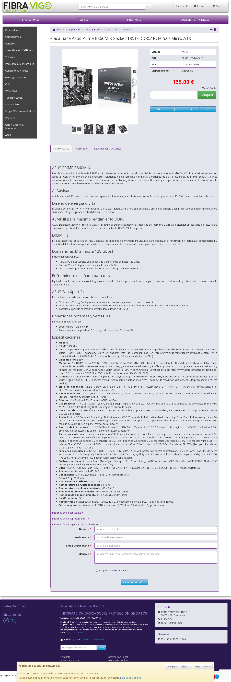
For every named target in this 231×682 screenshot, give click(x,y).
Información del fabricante (67, 512)
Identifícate (182, 6)
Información (81, 148)
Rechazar (186, 666)
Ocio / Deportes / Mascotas (14, 126)
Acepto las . (114, 570)
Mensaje (85, 554)
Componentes (13, 36)
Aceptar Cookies (203, 666)
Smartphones (30, 19)
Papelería (10, 118)
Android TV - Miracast (195, 19)
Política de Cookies (130, 677)
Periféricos (11, 91)
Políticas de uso (120, 570)
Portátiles (10, 43)
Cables (9, 84)
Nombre (85, 529)
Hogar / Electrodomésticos (20, 111)
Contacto (201, 6)
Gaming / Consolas (15, 77)
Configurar (172, 666)
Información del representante (69, 518)
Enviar (101, 647)
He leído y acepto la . (85, 639)
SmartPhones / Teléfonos (19, 50)
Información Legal (118, 656)
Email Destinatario (78, 545)
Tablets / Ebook (13, 97)
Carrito (219, 6)
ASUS (185, 51)
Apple (8, 134)
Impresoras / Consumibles (19, 63)
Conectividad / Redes (16, 70)
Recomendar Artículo (134, 582)
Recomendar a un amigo (107, 148)
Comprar (206, 95)
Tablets (83, 19)
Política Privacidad (70, 660)
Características (61, 148)
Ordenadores (12, 30)
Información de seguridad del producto (73, 524)
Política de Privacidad (75, 632)
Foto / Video (12, 104)
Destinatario (82, 537)
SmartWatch (134, 19)
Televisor (10, 57)
